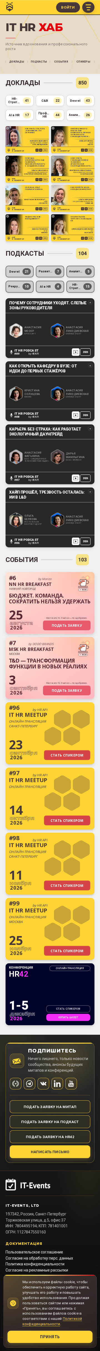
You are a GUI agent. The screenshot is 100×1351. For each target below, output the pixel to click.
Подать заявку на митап (50, 1107)
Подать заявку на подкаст (50, 1122)
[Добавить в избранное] (7, 128)
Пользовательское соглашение (34, 1252)
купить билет (68, 1017)
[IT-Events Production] (50, 1187)
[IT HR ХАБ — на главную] (10, 7)
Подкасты (39, 61)
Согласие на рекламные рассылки (37, 1270)
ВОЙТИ (68, 7)
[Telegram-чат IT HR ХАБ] (29, 1083)
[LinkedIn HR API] (57, 1083)
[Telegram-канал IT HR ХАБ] (15, 1083)
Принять (50, 1337)
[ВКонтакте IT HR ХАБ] (43, 1083)
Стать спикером (68, 1009)
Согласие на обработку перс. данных (39, 1258)
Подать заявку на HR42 (50, 1137)
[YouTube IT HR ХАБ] (71, 1083)
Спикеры (83, 61)
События (61, 61)
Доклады (16, 61)
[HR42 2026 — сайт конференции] (50, 994)
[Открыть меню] (88, 7)
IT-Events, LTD (22, 1205)
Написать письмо (50, 1152)
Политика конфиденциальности (35, 1264)
